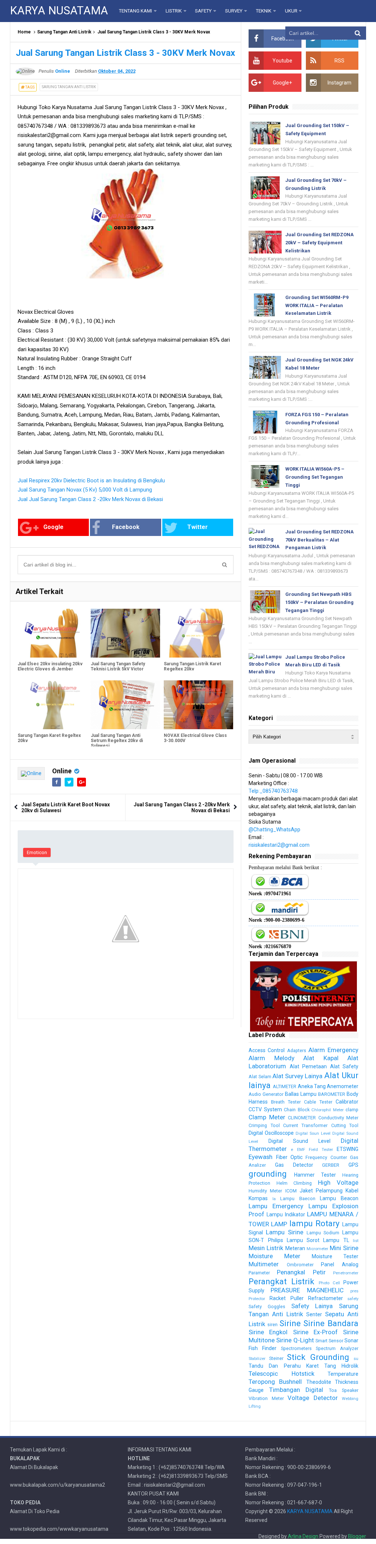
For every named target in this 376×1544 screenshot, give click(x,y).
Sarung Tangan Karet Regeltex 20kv (49, 738)
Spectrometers (296, 1348)
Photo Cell (329, 1283)
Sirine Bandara (330, 1323)
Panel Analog (339, 1264)
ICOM (291, 1191)
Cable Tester (318, 1102)
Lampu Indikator (286, 1214)
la (274, 1198)
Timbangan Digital (296, 1389)
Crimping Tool (264, 1125)
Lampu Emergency (276, 1206)
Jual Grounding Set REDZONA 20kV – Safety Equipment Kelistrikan (319, 242)
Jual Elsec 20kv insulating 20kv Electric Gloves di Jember (50, 666)
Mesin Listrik (266, 1248)
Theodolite (318, 1382)
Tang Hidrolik (341, 1366)
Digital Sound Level (299, 1141)
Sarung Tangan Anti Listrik (64, 32)
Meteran (295, 1248)
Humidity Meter (265, 1191)
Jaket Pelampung (321, 1191)
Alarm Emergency (333, 1050)
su (356, 1358)
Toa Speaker (343, 1390)
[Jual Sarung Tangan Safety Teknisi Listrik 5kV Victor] (125, 633)
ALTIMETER (284, 1086)
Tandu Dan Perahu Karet (283, 1366)
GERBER (330, 1165)
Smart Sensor (329, 1340)
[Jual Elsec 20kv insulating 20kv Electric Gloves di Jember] (52, 633)
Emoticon (37, 852)
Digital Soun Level (313, 1133)
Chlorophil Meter (327, 1110)
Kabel (352, 1191)
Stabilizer (257, 1358)
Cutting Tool (344, 1125)
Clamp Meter (267, 1117)
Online (62, 771)
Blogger (357, 1536)
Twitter (197, 526)
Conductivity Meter (338, 1117)
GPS (353, 1165)
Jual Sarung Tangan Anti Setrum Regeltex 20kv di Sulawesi (117, 740)
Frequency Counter (326, 1157)
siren (272, 1324)
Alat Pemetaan (308, 1066)
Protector (257, 1298)
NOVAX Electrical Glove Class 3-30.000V (195, 738)
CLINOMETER (302, 1117)
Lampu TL (336, 1240)
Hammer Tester (315, 1175)
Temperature (343, 1374)
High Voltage (338, 1182)
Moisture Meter (274, 1256)
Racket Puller (286, 1298)
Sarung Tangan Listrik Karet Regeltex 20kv (192, 666)
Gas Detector (294, 1165)
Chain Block (296, 1109)
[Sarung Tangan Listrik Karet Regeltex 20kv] (198, 633)
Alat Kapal (320, 1058)
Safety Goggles (267, 1306)
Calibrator (347, 1102)
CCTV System (265, 1109)
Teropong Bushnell (275, 1381)
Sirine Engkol (268, 1332)
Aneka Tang (312, 1086)
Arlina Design (303, 1536)
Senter (314, 1314)
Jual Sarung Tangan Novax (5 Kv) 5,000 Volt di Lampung (85, 489)
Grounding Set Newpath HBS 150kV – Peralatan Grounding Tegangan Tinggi (319, 602)
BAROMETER (331, 1094)
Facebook (126, 526)
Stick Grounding (318, 1357)
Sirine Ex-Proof (315, 1332)
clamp (352, 1109)
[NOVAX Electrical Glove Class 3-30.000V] (198, 704)
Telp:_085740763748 (273, 791)
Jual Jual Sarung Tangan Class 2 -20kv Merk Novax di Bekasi (90, 499)
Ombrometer (300, 1264)
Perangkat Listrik (281, 1281)
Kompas (258, 1198)
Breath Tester (286, 1102)
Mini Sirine (344, 1248)
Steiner (276, 1358)
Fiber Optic (289, 1157)
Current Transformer (305, 1125)
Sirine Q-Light (295, 1340)
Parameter (259, 1272)
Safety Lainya (312, 1306)
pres (354, 1291)
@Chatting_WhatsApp (274, 829)
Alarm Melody (271, 1058)
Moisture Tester (335, 1256)
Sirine (290, 1323)
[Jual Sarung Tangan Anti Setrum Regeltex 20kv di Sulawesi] (125, 704)
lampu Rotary (314, 1223)
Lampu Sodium (323, 1232)
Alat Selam (260, 1076)
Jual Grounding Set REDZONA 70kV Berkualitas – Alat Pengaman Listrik (319, 540)
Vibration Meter (266, 1398)
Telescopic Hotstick (281, 1373)
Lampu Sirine (284, 1232)
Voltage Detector (312, 1397)
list (355, 1240)
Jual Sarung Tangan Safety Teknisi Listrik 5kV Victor (118, 666)
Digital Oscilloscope (271, 1133)
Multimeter (264, 1264)
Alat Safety (344, 1066)
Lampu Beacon (339, 1198)
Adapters (296, 1050)
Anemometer (342, 1086)
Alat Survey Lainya (297, 1076)
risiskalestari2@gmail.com (279, 845)
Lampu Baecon (297, 1198)
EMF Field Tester (315, 1149)
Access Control (267, 1050)
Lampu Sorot (303, 1240)
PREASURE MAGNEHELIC (307, 1290)
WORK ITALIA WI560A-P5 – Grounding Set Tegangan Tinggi (314, 477)
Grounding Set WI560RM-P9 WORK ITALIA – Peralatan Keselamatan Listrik (316, 305)
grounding (268, 1173)
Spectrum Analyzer (337, 1348)
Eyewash (260, 1156)
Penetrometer (345, 1273)
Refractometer (325, 1298)
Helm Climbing (294, 1183)
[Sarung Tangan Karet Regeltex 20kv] (52, 704)
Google (53, 526)
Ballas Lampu (301, 1094)
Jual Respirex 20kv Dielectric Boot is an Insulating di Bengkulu (91, 480)
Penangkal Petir (301, 1272)
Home (24, 32)
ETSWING (347, 1149)
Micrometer (317, 1248)
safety (352, 1298)
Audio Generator (266, 1094)
